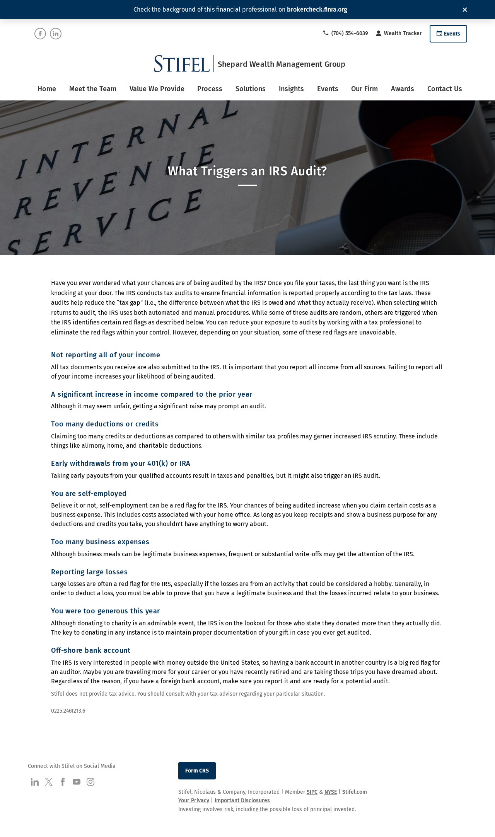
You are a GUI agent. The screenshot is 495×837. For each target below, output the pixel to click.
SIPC (312, 792)
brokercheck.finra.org (317, 9)
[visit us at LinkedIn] (55, 33)
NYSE (330, 792)
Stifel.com (354, 792)
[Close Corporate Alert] (464, 9)
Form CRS (197, 770)
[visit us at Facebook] (40, 33)
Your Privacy (193, 800)
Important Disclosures (242, 800)
